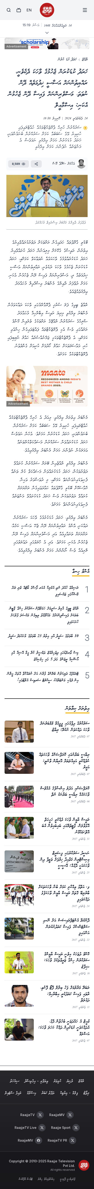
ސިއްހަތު (14, 1081)
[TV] (19, 10)
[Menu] (84, 10)
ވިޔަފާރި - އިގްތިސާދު (36, 1081)
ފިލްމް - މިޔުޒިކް (69, 1093)
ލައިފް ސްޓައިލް (13, 1093)
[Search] (9, 10)
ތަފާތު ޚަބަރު (48, 1093)
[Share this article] (36, 164)
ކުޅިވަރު (57, 1081)
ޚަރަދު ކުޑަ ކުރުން (67, 60)
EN (28, 10)
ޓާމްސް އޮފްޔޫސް (25, 1179)
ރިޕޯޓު (86, 1093)
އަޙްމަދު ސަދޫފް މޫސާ (63, 163)
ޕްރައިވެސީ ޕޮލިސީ (67, 1179)
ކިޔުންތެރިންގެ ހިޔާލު (46, 1179)
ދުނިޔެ (70, 1081)
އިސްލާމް (31, 1093)
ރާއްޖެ (85, 60)
